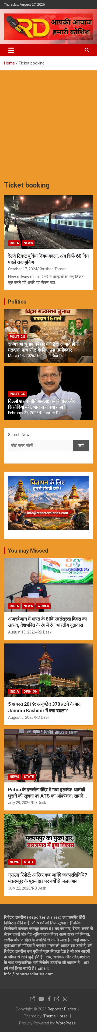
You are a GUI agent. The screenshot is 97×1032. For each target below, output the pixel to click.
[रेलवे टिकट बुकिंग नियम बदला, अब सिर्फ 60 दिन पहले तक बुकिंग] (48, 222)
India (14, 243)
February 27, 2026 (23, 413)
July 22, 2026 (19, 888)
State (29, 777)
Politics (17, 301)
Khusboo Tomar (52, 269)
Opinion (30, 691)
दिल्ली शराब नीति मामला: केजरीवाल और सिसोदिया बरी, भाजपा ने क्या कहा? (41, 404)
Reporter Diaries (49, 355)
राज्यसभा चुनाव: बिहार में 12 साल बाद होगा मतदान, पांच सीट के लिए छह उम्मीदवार (43, 347)
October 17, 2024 (22, 269)
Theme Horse (55, 1016)
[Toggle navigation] (11, 50)
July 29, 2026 (19, 803)
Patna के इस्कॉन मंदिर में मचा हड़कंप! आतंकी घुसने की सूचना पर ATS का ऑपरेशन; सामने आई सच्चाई (46, 796)
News (28, 243)
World (43, 606)
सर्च (81, 445)
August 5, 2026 (21, 717)
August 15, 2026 (22, 632)
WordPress (66, 1023)
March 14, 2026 (21, 355)
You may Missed (28, 550)
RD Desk (44, 632)
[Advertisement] (48, 121)
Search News (20, 434)
